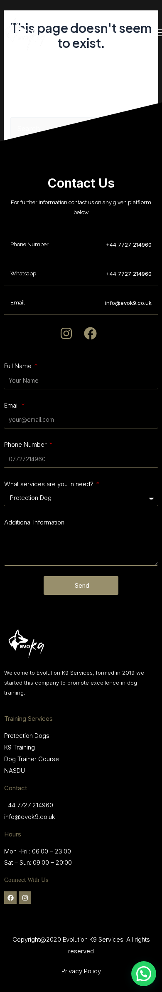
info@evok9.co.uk (29, 817)
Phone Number (26, 444)
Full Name (18, 366)
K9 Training (19, 747)
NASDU (14, 770)
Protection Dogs (26, 736)
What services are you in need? (49, 484)
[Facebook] (10, 897)
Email (12, 405)
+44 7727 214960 (129, 244)
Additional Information (34, 522)
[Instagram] (25, 897)
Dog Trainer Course (31, 759)
